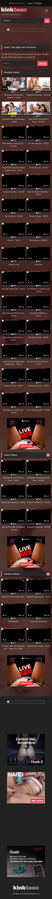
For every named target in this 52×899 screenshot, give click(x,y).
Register (38, 3)
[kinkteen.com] (21, 10)
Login (30, 3)
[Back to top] (44, 891)
